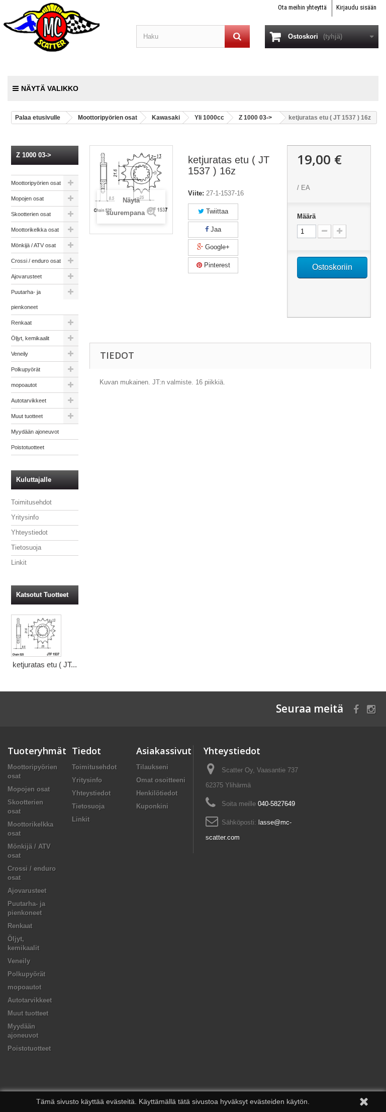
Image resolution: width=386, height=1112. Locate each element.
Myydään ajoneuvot (35, 432)
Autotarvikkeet (28, 400)
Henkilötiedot (156, 793)
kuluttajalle (33, 479)
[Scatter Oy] (64, 26)
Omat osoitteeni (160, 780)
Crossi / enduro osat (36, 261)
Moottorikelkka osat (35, 230)
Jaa (215, 229)
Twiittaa (216, 211)
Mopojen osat (27, 198)
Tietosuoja (26, 547)
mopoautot (24, 385)
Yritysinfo (25, 517)
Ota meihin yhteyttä (302, 7)
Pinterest (216, 265)
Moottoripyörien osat (36, 183)
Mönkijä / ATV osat (33, 245)
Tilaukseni (152, 767)
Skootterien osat (31, 214)
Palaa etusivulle (37, 117)
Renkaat (21, 323)
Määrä (306, 216)
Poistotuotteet (27, 447)
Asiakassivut (163, 751)
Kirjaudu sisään (356, 7)
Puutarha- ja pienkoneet (26, 299)
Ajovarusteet (26, 276)
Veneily (19, 354)
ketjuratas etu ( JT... (45, 664)
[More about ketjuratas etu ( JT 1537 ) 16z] (36, 636)
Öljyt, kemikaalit (30, 338)
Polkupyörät (25, 369)
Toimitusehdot (31, 502)
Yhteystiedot (29, 532)
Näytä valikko (49, 88)
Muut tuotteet (27, 416)
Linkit (19, 562)
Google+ (216, 247)
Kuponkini (152, 806)
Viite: (196, 193)
